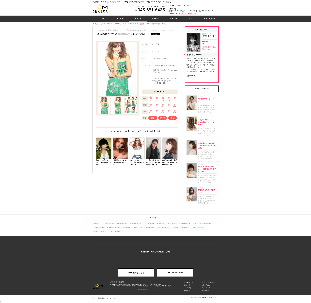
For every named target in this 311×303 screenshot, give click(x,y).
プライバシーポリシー (208, 282)
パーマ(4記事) (126, 227)
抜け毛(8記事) (171, 223)
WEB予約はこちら (136, 273)
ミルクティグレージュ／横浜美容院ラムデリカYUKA (206, 122)
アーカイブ (205, 291)
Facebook (155, 258)
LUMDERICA (188, 282)
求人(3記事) (97, 223)
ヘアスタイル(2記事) (205, 223)
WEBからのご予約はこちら (188, 14)
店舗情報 (187, 285)
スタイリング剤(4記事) (197, 227)
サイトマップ (205, 288)
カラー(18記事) (138, 227)
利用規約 (187, 291)
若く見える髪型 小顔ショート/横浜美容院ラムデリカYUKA (207, 169)
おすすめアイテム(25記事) (180, 227)
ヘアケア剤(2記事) (109, 223)
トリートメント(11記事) (163, 227)
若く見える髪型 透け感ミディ (206, 191)
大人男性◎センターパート (206, 100)
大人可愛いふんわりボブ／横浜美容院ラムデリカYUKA (206, 145)
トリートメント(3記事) (100, 231)
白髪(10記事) (160, 223)
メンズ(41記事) (149, 223)
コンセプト (187, 288)
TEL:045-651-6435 (175, 273)
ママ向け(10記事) (122, 223)
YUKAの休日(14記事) (136, 223)
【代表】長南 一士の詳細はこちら (209, 48)
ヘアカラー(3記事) (99, 227)
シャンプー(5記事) (115, 231)
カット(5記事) (149, 227)
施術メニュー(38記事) (113, 227)
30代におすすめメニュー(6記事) (188, 223)
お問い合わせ (205, 285)
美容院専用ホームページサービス (107, 298)
